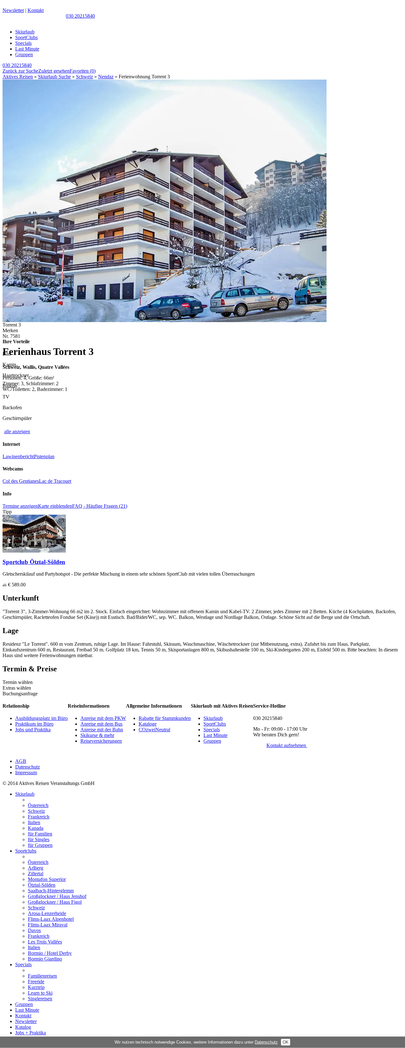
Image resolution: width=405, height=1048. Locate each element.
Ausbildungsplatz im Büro (41, 718)
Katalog (23, 1027)
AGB (20, 761)
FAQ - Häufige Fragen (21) (99, 506)
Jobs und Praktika (33, 729)
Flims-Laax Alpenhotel (51, 919)
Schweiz (84, 76)
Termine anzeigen (20, 506)
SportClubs (26, 37)
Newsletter (13, 10)
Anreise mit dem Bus (101, 724)
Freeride (36, 981)
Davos (34, 930)
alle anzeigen (17, 431)
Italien (34, 822)
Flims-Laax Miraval (47, 924)
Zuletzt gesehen (54, 71)
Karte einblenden (55, 506)
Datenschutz (27, 767)
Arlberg (35, 868)
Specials (23, 43)
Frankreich (38, 816)
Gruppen (24, 54)
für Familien (40, 833)
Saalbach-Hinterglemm (51, 890)
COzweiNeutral (154, 729)
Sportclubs (25, 850)
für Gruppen (40, 845)
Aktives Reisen (18, 76)
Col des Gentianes (21, 481)
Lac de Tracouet (55, 481)
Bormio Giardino (45, 958)
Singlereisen (40, 998)
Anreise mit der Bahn (101, 729)
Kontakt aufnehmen (286, 745)
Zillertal (35, 873)
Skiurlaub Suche (54, 76)
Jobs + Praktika (30, 1032)
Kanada (35, 828)
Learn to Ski (40, 993)
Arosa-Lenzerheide (47, 913)
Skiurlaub (24, 31)
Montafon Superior (47, 879)
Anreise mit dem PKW (103, 718)
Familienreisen (42, 976)
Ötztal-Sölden (41, 885)
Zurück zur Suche (20, 71)
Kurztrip (36, 987)
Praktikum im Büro (34, 724)
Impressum (26, 772)
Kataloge (148, 724)
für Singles (38, 839)
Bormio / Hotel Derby (50, 953)
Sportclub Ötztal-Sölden (34, 562)
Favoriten (83, 71)
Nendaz (106, 76)
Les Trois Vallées (45, 941)
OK (286, 1042)
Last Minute (27, 48)
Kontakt (36, 10)
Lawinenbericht (18, 456)
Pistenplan (44, 456)
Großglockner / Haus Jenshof (57, 896)
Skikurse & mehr (97, 735)
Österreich (38, 805)
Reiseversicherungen (101, 741)
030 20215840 (80, 16)
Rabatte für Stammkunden (165, 718)
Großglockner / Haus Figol (55, 902)
